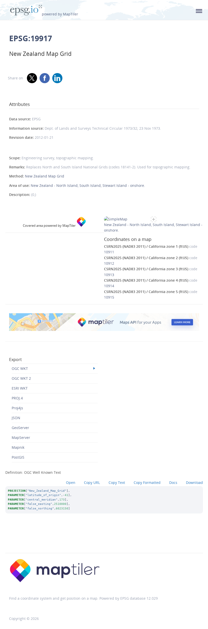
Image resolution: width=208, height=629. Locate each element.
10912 (109, 263)
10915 (109, 297)
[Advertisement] (104, 540)
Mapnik (18, 447)
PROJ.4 (17, 398)
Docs (173, 482)
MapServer (21, 437)
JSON (16, 417)
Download (194, 482)
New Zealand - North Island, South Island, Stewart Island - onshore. (88, 185)
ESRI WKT (20, 388)
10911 (109, 252)
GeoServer (20, 427)
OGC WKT (20, 368)
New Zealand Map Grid (44, 176)
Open (70, 482)
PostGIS (18, 457)
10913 (109, 274)
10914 (109, 285)
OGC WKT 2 (21, 378)
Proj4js (17, 408)
